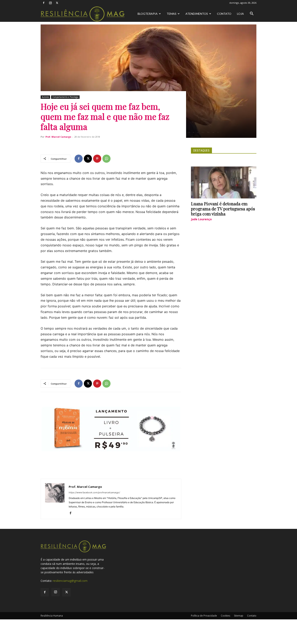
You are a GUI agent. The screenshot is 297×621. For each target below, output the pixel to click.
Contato (224, 13)
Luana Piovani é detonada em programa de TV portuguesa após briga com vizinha (223, 208)
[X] (57, 3)
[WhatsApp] (106, 159)
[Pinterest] (97, 159)
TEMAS (171, 13)
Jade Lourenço (201, 219)
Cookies (225, 615)
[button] (251, 14)
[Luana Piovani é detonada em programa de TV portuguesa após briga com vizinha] (223, 183)
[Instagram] (50, 3)
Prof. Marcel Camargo (58, 136)
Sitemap (238, 615)
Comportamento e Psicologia (65, 97)
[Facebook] (44, 3)
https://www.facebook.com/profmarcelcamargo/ (94, 492)
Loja (240, 13)
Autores (45, 97)
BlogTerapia (148, 13)
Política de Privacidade (204, 615)
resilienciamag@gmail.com (70, 581)
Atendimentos (196, 13)
